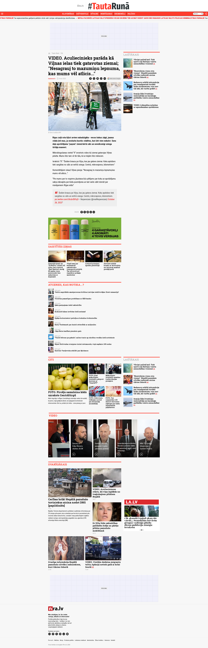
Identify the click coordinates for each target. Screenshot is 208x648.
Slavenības (68, 14)
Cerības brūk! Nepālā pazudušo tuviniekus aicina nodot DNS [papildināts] (68, 502)
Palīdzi (131, 14)
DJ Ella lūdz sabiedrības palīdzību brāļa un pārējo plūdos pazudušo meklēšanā (105, 527)
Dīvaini (94, 14)
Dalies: (77, 212)
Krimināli (120, 14)
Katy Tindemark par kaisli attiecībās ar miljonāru (75, 325)
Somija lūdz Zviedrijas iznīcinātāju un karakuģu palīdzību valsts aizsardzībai (146, 96)
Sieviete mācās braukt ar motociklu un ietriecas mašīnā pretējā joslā (112, 266)
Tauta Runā (55, 53)
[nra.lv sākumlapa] (80, 6)
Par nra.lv (50, 640)
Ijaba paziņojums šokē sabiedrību (68, 305)
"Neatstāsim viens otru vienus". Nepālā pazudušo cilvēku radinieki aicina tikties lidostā (145, 74)
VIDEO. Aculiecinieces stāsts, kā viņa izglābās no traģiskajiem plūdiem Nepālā (106, 493)
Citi (62, 53)
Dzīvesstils (82, 14)
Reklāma (56, 640)
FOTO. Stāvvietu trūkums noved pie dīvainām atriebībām (96, 401)
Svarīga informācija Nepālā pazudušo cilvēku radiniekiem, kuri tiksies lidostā (64, 564)
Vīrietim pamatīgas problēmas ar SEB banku (73, 299)
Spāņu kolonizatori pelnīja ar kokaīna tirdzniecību (76, 318)
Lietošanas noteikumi (80, 640)
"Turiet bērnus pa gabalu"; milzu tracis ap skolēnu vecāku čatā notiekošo (85, 338)
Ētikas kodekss (99, 640)
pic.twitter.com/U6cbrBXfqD (66, 199)
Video (53, 415)
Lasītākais (131, 54)
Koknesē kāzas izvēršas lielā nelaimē (70, 312)
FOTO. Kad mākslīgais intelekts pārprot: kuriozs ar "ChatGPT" (96, 379)
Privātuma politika (69, 640)
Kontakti (113, 640)
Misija (61, 640)
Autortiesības (90, 640)
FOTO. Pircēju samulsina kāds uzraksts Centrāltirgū (67, 393)
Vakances (107, 640)
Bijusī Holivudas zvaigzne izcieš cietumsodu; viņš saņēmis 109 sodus (83, 344)
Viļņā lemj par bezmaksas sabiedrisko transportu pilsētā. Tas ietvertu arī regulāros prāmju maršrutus (74, 269)
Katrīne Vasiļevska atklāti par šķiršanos (71, 351)
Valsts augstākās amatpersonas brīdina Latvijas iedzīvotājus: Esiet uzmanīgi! (87, 292)
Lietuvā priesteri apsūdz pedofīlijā (92, 265)
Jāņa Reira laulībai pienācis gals (68, 331)
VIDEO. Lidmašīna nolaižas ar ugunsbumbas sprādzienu (146, 106)
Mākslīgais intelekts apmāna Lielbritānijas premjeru (113, 378)
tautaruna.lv (51, 78)
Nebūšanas (106, 14)
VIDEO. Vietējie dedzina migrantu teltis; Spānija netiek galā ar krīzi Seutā (103, 564)
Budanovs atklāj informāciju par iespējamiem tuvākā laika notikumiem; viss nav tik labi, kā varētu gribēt (146, 85)
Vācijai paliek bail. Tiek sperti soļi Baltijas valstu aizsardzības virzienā (145, 61)
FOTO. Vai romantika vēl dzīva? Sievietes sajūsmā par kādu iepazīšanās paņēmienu (113, 402)
